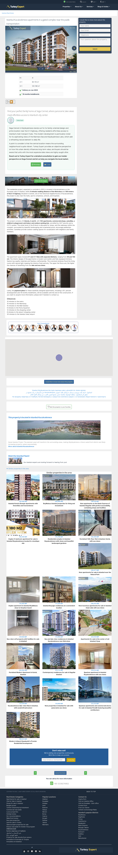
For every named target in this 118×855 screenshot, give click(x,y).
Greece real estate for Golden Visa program (20, 827)
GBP (103, 2)
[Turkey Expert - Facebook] (32, 851)
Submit (95, 49)
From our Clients (83, 807)
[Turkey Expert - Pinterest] (36, 851)
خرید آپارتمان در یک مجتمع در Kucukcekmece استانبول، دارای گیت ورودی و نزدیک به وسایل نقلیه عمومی (59, 392)
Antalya (44, 803)
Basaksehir (82, 823)
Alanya (44, 810)
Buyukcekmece (83, 830)
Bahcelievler (82, 838)
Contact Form (82, 805)
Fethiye (44, 820)
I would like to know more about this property (59, 382)
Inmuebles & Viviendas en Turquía (17, 839)
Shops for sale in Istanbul (14, 803)
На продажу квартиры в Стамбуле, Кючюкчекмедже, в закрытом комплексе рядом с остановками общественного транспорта (59, 397)
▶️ (11, 102)
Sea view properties (13, 820)
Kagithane (81, 817)
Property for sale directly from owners (18, 837)
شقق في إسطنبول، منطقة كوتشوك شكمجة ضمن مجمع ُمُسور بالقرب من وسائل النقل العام (59, 394)
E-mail (48, 164)
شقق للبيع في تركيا (12, 835)
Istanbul (45, 799)
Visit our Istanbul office (85, 801)
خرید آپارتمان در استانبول (13, 833)
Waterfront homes (12, 818)
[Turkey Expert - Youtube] (24, 851)
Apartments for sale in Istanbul (16, 799)
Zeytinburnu (82, 821)
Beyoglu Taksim (83, 827)
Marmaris (45, 824)
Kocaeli (44, 818)
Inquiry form (82, 799)
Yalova (44, 822)
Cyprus (44, 816)
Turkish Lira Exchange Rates (87, 810)
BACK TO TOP (91, 791)
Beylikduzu (82, 815)
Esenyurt (81, 832)
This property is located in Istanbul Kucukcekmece (30, 417)
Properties (66, 6)
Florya (80, 819)
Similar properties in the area (18, 468)
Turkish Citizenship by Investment (17, 807)
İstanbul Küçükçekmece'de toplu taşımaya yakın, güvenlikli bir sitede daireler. (59, 390)
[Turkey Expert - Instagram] (28, 851)
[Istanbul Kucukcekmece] (59, 430)
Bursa (44, 814)
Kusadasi (45, 801)
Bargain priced (11, 805)
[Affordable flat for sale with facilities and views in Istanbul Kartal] (85, 773)
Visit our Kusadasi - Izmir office (88, 803)
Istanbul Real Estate (8, 13)
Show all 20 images (41, 181)
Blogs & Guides (103, 6)
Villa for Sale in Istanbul (14, 801)
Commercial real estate (14, 810)
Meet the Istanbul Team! (18, 456)
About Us (78, 6)
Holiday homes (11, 814)
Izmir (44, 805)
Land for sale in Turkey (13, 822)
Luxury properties (12, 812)
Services (90, 6)
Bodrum (45, 807)
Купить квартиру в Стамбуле (16, 831)
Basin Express (83, 825)
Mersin (44, 812)
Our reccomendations (13, 816)
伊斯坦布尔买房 (11, 829)
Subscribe (71, 760)
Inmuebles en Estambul (14, 841)
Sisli (79, 836)
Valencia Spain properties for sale (17, 824)
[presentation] (8, 48)
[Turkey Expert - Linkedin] (39, 851)
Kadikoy (81, 834)
